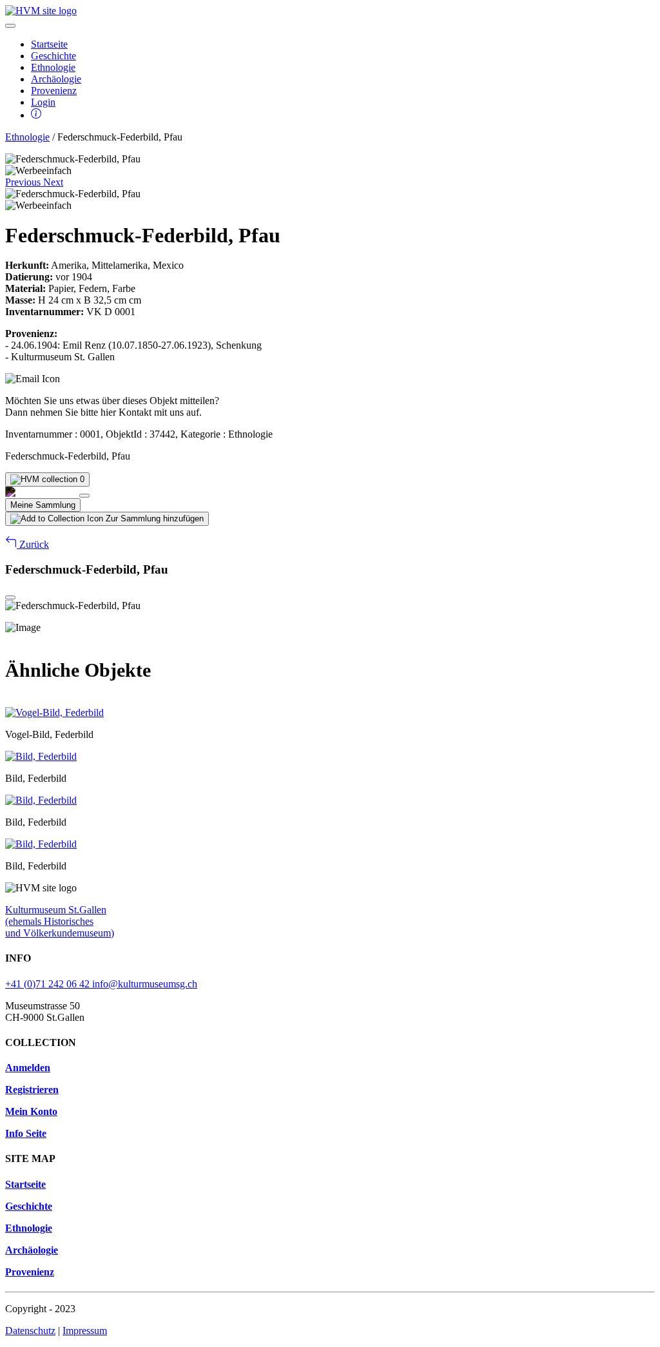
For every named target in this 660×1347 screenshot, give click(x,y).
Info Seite (25, 1133)
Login (43, 102)
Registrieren (32, 1089)
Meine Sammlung (42, 505)
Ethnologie (53, 67)
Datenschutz (30, 1330)
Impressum (85, 1330)
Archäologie (56, 78)
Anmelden (27, 1067)
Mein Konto (31, 1111)
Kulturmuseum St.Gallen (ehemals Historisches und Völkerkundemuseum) (59, 921)
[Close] (84, 496)
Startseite (49, 44)
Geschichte (53, 55)
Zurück (33, 544)
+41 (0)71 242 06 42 (48, 983)
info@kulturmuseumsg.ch (144, 983)
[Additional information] (36, 115)
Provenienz (54, 90)
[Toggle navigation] (10, 26)
